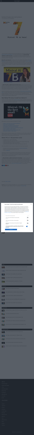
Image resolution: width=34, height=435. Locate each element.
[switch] (27, 217)
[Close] (31, 204)
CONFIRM (11, 229)
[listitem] (17, 215)
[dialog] (17, 217)
